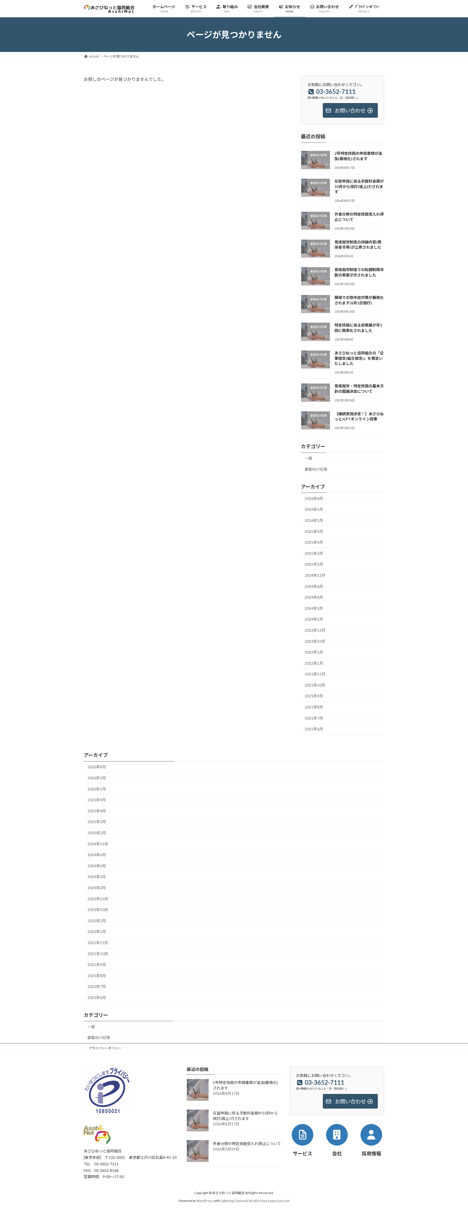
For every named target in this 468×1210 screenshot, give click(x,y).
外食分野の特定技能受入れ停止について (247, 1144)
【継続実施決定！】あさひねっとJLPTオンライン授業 (359, 416)
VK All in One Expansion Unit (269, 1201)
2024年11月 (315, 575)
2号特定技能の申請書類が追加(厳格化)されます (358, 156)
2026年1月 (314, 520)
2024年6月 (314, 586)
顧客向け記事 (316, 469)
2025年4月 (314, 542)
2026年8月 (314, 498)
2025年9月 (314, 531)
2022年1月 (314, 663)
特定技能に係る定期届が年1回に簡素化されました (358, 328)
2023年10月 (315, 641)
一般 (308, 458)
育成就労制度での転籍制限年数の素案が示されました (359, 273)
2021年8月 (314, 707)
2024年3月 (314, 608)
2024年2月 (314, 619)
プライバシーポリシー (105, 1048)
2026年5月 (314, 509)
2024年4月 (314, 597)
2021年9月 (314, 696)
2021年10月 (315, 685)
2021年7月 (314, 718)
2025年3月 (314, 553)
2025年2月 (314, 564)
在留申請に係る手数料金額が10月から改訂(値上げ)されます (359, 186)
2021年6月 (314, 729)
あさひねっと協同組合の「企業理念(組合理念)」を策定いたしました (359, 358)
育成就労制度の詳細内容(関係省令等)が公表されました (357, 245)
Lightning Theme (232, 1201)
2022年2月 (314, 652)
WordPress (204, 1201)
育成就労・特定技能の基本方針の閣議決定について (359, 389)
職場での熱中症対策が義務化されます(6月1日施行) (359, 300)
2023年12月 (315, 630)
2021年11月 (315, 674)
